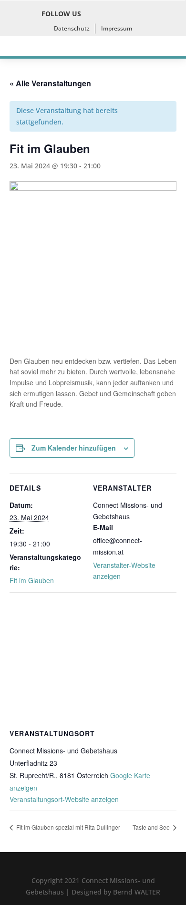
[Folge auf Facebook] (94, 13)
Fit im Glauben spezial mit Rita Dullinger (67, 827)
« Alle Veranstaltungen (50, 83)
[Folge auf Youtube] (136, 13)
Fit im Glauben (32, 580)
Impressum (116, 28)
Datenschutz (72, 28)
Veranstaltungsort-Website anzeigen (64, 799)
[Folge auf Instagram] (115, 13)
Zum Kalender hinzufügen (73, 447)
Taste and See (152, 827)
